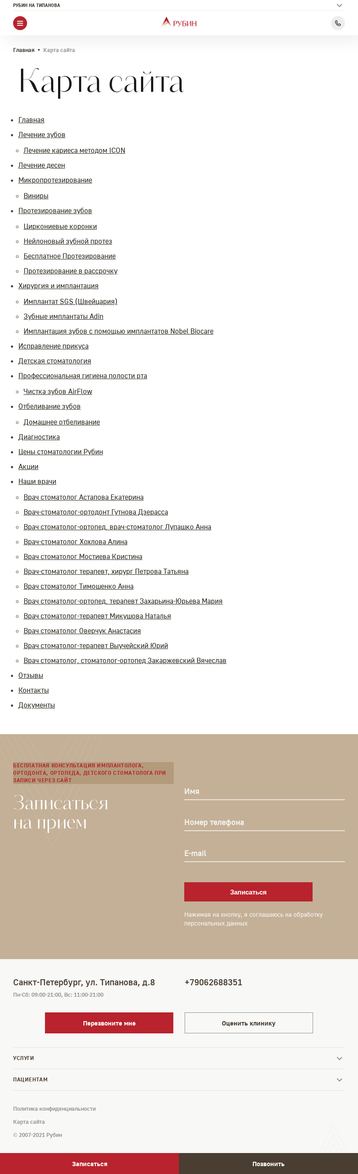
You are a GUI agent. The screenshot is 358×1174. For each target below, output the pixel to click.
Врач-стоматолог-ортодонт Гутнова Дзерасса (96, 512)
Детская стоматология (54, 360)
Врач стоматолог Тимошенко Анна (79, 586)
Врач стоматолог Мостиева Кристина (83, 556)
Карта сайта (29, 1121)
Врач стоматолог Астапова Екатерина (84, 497)
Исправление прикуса (53, 346)
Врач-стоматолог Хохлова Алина (75, 541)
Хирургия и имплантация (58, 285)
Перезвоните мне (109, 1023)
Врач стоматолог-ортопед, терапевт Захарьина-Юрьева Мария (123, 601)
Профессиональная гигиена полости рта (82, 375)
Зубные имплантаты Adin (63, 316)
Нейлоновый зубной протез (68, 241)
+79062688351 (213, 982)
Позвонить (268, 1163)
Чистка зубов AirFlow (58, 391)
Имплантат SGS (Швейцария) (70, 301)
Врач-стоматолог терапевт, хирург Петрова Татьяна (106, 571)
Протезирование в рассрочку (70, 270)
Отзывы (30, 675)
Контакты (33, 690)
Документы (36, 705)
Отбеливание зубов (49, 406)
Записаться (248, 892)
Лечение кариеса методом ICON (74, 150)
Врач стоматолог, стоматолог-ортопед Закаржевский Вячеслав (125, 660)
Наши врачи (37, 481)
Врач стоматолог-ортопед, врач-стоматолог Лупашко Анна (117, 526)
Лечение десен (41, 165)
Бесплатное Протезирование (70, 256)
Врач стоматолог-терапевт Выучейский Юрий (96, 645)
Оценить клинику (248, 1023)
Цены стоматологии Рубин (60, 451)
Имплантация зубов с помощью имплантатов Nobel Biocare (118, 331)
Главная (23, 49)
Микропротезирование (55, 180)
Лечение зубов (41, 134)
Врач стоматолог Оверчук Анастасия (82, 630)
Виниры (36, 195)
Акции (28, 466)
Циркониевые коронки (60, 226)
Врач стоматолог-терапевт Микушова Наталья (97, 615)
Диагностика (39, 436)
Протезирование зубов (55, 210)
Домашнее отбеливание (62, 422)
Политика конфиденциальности (54, 1108)
